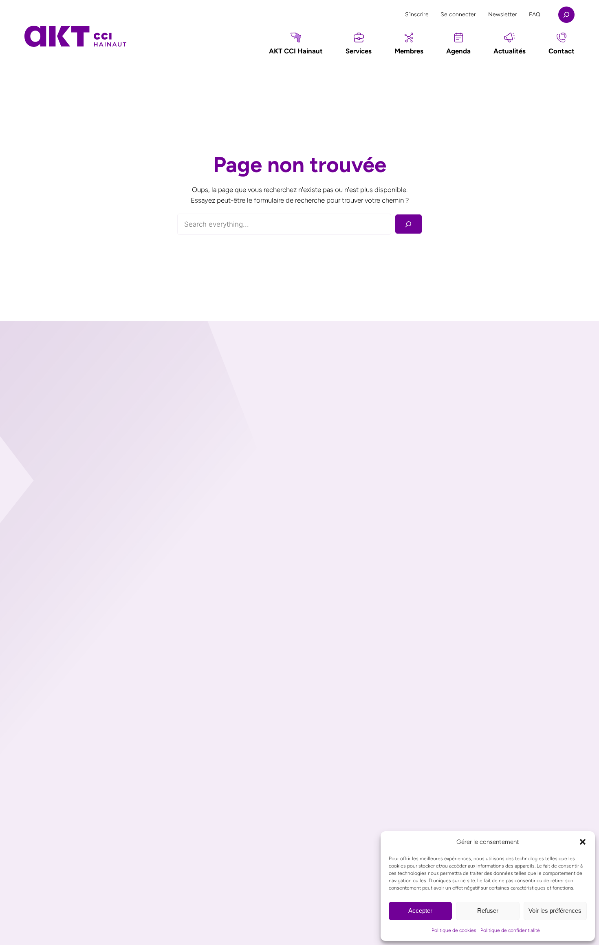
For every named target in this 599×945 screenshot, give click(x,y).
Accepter (420, 910)
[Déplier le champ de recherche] (566, 15)
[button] (583, 842)
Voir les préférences (555, 910)
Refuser (487, 910)
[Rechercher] (408, 224)
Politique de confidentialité (510, 930)
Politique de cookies (454, 930)
